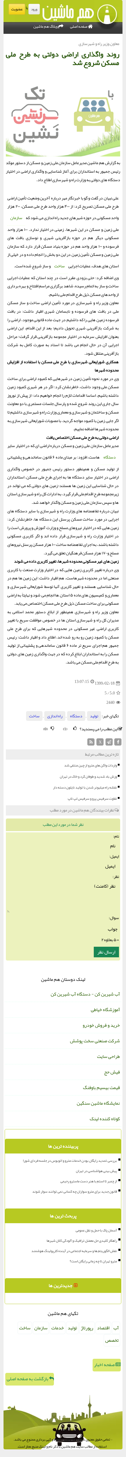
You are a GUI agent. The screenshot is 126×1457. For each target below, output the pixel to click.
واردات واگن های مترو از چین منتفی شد (90, 765)
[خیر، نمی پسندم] (52, 728)
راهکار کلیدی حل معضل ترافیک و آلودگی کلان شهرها (82, 1240)
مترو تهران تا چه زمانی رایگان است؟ (93, 1261)
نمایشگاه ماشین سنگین (98, 1103)
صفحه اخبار (104, 1364)
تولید (94, 716)
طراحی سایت (108, 1056)
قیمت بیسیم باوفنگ (101, 1087)
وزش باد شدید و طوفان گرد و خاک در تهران (88, 776)
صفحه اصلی (79, 26)
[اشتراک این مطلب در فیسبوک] (118, 743)
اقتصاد (103, 1328)
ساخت (59, 266)
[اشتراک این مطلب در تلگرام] (109, 743)
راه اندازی (54, 716)
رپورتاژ (87, 1328)
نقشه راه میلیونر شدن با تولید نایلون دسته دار (85, 787)
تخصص (112, 1340)
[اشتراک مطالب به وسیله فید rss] (91, 743)
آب (116, 1328)
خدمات (57, 1328)
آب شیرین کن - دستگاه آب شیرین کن (85, 994)
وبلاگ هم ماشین (45, 26)
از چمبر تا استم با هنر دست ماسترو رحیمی (88, 1181)
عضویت (17, 9)
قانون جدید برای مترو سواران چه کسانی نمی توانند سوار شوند (74, 1191)
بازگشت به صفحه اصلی (28, 1378)
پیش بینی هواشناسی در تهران (96, 1170)
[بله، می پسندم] (75, 728)
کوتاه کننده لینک (105, 1118)
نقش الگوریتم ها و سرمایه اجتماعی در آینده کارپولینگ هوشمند (74, 1250)
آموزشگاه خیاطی (105, 1009)
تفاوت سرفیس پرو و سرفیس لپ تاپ (92, 798)
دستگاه (109, 457)
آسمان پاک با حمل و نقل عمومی (96, 1230)
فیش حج (112, 1072)
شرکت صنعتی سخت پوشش (95, 1041)
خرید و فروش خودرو (101, 1025)
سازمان (16, 218)
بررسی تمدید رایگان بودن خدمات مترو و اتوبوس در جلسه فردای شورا (70, 1160)
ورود (34, 9)
